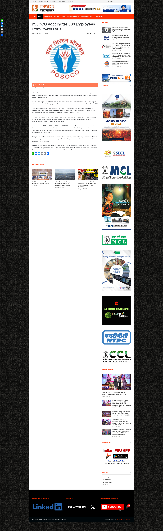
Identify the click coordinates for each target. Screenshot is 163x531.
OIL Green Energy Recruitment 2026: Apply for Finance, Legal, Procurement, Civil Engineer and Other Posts (121, 46)
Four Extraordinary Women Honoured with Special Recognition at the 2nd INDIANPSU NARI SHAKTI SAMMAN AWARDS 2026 (121, 403)
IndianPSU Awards (72, 16)
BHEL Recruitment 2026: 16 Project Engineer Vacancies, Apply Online (120, 37)
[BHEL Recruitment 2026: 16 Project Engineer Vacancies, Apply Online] (106, 38)
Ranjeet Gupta (37, 34)
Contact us (70, 1)
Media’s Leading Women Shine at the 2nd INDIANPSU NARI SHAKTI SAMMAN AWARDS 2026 (121, 413)
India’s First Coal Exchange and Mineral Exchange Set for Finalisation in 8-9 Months (64, 183)
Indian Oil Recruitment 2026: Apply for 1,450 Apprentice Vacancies (120, 63)
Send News (62, 1)
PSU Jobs (56, 16)
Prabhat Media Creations (124, 520)
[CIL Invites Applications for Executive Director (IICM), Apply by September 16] (106, 30)
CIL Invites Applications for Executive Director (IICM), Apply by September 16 (121, 29)
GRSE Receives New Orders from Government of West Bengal (41, 182)
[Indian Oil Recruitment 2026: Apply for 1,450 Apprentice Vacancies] (106, 64)
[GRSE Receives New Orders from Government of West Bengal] (42, 174)
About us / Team (42, 1)
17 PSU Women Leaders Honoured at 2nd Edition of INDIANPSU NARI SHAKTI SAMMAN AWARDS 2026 (121, 422)
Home (34, 1)
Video (63, 16)
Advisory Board (99, 16)
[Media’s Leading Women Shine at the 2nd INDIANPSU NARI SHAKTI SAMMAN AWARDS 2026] (106, 414)
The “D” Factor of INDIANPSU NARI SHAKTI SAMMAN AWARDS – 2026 (114, 393)
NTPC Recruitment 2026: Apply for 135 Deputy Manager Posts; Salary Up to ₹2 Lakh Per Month (121, 55)
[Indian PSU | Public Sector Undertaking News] (43, 8)
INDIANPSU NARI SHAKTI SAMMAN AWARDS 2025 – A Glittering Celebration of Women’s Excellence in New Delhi (121, 432)
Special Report (48, 16)
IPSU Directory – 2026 (86, 16)
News (39, 16)
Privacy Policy (53, 1)
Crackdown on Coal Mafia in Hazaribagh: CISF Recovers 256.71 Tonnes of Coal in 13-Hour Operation (87, 184)
